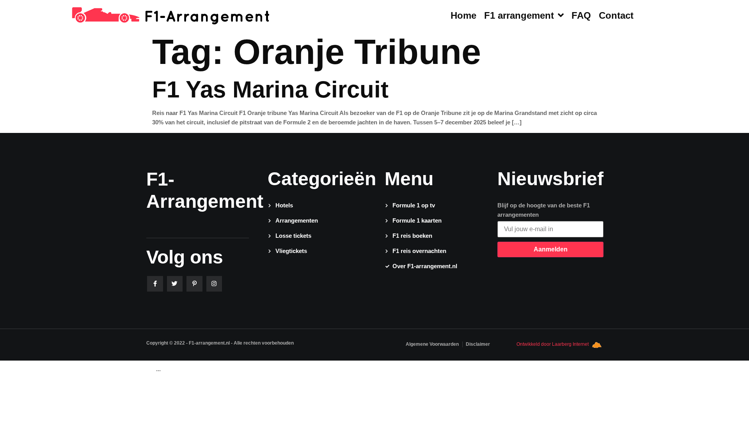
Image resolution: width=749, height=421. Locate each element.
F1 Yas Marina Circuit (270, 89)
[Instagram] (214, 284)
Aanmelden (551, 249)
